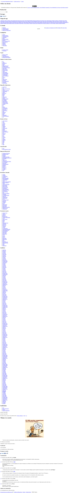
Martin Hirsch (16, 22)
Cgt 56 (3, 218)
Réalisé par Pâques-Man (18, 492)
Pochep (3, 113)
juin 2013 (3, 318)
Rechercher (3, 9)
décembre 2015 (4, 296)
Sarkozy (22, 23)
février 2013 (4, 321)
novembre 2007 (4, 376)
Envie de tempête (5, 191)
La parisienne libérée (5, 195)
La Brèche (4, 177)
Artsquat (3, 213)
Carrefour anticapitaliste (6, 217)
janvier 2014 (4, 313)
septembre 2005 (4, 399)
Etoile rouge (4, 224)
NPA (33, 22)
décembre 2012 (4, 323)
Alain (14, 461)
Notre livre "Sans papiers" (6, 30)
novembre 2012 (4, 324)
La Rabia (3, 202)
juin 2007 (3, 380)
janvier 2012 (4, 333)
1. (0, 457)
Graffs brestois (4, 72)
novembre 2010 (4, 345)
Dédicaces (4, 42)
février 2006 (4, 395)
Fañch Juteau (4, 68)
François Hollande (34, 21)
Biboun (3, 94)
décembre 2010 (4, 344)
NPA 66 (3, 236)
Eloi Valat (4, 133)
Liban (1, 22)
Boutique (3, 40)
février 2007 (4, 384)
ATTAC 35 (4, 214)
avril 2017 (4, 287)
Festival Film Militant (5, 193)
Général (3, 34)
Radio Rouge (4, 206)
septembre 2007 (4, 378)
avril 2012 (4, 330)
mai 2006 (3, 392)
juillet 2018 (4, 275)
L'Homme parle (4, 197)
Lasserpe (3, 139)
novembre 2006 (4, 387)
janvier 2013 (4, 322)
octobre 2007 (4, 377)
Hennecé (3, 104)
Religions (1, 23)
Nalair (3, 141)
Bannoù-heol (4, 63)
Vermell (3, 169)
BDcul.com (4, 93)
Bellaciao (3, 215)
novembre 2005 (4, 398)
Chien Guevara (4, 219)
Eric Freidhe (4, 158)
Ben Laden (24, 20)
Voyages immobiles (5, 116)
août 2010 (4, 348)
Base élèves (4, 55)
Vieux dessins (4, 45)
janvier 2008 (4, 374)
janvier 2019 (4, 272)
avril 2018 (4, 278)
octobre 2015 (4, 298)
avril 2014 (4, 310)
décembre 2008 (4, 364)
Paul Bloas (4, 80)
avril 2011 (4, 340)
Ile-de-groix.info (5, 231)
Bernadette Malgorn (30, 20)
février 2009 (4, 363)
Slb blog (3, 167)
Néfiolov (3, 77)
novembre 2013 (4, 314)
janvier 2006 (4, 396)
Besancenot (35, 20)
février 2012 (4, 332)
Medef (25, 22)
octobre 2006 (4, 388)
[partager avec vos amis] (5, 16)
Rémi (3, 114)
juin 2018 (3, 276)
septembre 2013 (4, 316)
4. (0, 471)
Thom (3, 243)
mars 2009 (4, 362)
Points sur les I (4, 204)
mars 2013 (4, 320)
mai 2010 (3, 350)
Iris (2, 105)
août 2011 (4, 338)
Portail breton (4, 239)
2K (2, 61)
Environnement (19, 21)
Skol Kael (4, 27)
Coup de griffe (4, 128)
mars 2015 (4, 302)
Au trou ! (3, 123)
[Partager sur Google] (4, 16)
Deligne (3, 129)
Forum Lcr (4, 225)
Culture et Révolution (5, 184)
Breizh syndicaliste (5, 178)
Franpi (3, 159)
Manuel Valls (12, 22)
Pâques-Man (4, 238)
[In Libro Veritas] (64, 27)
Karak (3, 136)
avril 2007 (4, 382)
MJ (2, 76)
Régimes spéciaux (12, 23)
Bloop (3, 95)
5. (0, 478)
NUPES (35, 22)
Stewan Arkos (4, 83)
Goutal (3, 71)
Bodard (3, 124)
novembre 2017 (4, 282)
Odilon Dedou (4, 79)
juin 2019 (3, 268)
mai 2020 (3, 264)
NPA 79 (3, 237)
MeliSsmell (4, 201)
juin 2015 (3, 300)
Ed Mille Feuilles (5, 66)
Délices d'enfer (4, 186)
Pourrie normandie (5, 164)
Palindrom (4, 112)
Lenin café (4, 196)
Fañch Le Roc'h (5, 69)
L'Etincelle (4, 223)
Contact (22, 1)
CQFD (3, 183)
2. (0, 461)
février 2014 (4, 312)
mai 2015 (3, 301)
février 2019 (4, 271)
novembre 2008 (4, 365)
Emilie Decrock (4, 101)
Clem (3, 96)
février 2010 (4, 353)
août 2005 (4, 400)
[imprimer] (6, 453)
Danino (3, 220)
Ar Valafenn (4, 168)
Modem (27, 22)
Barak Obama (18, 20)
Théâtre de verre (5, 208)
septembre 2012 (4, 326)
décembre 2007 (4, 375)
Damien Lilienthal (5, 98)
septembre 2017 (4, 284)
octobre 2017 (4, 283)
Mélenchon (30, 22)
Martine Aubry (21, 22)
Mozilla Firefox (28, 492)
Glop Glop (4, 44)
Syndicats (30, 23)
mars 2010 (4, 352)
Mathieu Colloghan (5, 182)
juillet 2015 (4, 299)
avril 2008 (4, 371)
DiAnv (3, 221)
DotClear (24, 492)
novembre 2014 (4, 306)
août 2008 (4, 368)
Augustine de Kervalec (6, 153)
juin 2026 (3, 251)
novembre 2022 (4, 261)
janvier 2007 (4, 385)
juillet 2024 (4, 256)
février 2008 (4, 373)
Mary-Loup (4, 109)
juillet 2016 (4, 292)
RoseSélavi (4, 165)
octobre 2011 (4, 336)
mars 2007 (4, 383)
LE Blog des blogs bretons (6, 161)
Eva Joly (26, 21)
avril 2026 (4, 252)
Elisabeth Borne (14, 21)
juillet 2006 (4, 390)
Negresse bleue (4, 110)
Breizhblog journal (5, 154)
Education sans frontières (6, 57)
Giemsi (3, 134)
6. (0, 483)
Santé (20, 23)
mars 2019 (4, 270)
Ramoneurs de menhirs (6, 207)
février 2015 (4, 303)
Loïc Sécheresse (5, 108)
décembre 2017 (4, 281)
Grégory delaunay (5, 73)
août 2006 (4, 389)
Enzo (3, 132)
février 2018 (4, 279)
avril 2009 (4, 361)
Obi (3, 78)
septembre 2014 (4, 307)
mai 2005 (3, 403)
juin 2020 (3, 263)
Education (6, 21)
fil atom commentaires (5, 410)
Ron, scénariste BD (5, 81)
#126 (24, 415)
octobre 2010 (4, 346)
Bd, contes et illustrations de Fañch (7, 1)
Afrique (5, 20)
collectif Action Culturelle (6, 181)
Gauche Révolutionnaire (6, 229)
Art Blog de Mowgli (5, 90)
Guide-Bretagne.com (5, 230)
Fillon (29, 21)
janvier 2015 (4, 304)
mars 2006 (4, 394)
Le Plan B (4, 200)
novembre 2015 (4, 297)
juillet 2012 (4, 328)
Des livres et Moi (5, 187)
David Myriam (4, 185)
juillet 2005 (4, 401)
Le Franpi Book (5, 228)
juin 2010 (3, 349)
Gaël (14, 471)
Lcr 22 (3, 235)
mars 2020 (4, 266)
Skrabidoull (4, 82)
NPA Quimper (4, 233)
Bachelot (14, 20)
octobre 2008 (4, 366)
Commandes (4, 37)
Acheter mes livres (17, 1)
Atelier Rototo (4, 91)
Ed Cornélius (4, 100)
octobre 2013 (4, 315)
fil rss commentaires (5, 408)
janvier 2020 (4, 267)
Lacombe (3, 137)
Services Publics (26, 23)
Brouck (3, 125)
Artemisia (4, 175)
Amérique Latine (9, 20)
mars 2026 (4, 253)
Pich (3, 143)
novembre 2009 (4, 356)
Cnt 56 (3, 180)
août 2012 (4, 327)
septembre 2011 (4, 337)
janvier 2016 (4, 295)
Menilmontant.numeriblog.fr (6, 157)
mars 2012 (4, 331)
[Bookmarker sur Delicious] (1, 16)
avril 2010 (4, 351)
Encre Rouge (4, 190)
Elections (10, 21)
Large (3, 138)
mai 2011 (3, 339)
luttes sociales (4, 22)
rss (26, 415)
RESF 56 (3, 241)
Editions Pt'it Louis (5, 65)
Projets (3, 38)
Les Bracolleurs (4, 176)
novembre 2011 (4, 335)
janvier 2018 (4, 280)
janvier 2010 (4, 354)
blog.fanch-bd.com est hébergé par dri (6, 492)
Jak (2, 106)
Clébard (3, 127)
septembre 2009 (4, 358)
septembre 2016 (4, 290)
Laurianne (4, 226)
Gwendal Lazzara (5, 103)
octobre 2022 (4, 262)
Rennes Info (4, 163)
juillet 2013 (4, 317)
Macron (8, 22)
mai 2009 (3, 360)
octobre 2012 (4, 325)
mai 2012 (3, 329)
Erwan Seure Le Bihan (6, 67)
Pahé (3, 142)
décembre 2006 (4, 386)
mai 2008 (3, 370)
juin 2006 (4, 391)
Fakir (3, 192)
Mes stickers (4, 50)
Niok (3, 111)
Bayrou (21, 20)
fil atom (3, 409)
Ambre (3, 122)
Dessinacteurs (4, 188)
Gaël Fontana (4, 160)
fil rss (3, 407)
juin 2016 (3, 293)
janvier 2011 (4, 343)
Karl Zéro (4, 155)
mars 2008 (4, 372)
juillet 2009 (4, 359)
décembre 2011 (4, 334)
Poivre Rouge (4, 205)
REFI (3, 240)
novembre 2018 (4, 274)
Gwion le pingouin (5, 29)
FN (30, 21)
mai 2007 (3, 381)
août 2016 (4, 291)
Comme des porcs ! (5, 28)
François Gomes (5, 70)
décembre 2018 (4, 273)
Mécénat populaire (5, 39)
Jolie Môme (4, 194)
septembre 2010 (4, 347)
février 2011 (4, 342)
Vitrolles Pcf (4, 245)
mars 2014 (4, 311)
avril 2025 (4, 255)
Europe (23, 21)
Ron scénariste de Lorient (6, 149)
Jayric (3, 148)
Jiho (3, 135)
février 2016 (4, 294)
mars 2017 (4, 288)
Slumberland (4, 115)
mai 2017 (3, 286)
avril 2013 (4, 319)
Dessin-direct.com (5, 131)
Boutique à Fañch (5, 49)
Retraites (5, 23)
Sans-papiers (17, 23)
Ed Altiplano (4, 99)
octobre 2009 (4, 357)
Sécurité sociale (35, 23)
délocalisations (2, 21)
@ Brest (3, 174)
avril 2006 (4, 393)
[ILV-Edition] (58, 27)
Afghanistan (2, 20)
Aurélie (3, 92)
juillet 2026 (4, 250)
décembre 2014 (4, 305)
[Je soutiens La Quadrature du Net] (50, 27)
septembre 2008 (4, 367)
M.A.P (3, 203)
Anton (3, 62)
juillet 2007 (4, 379)
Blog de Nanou (4, 216)
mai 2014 (3, 309)
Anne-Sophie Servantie (6, 88)
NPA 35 (3, 234)
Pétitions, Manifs (5, 54)
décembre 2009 (4, 355)
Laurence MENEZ (5, 75)
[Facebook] (3, 16)
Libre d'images (4, 198)
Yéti (3, 170)
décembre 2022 (4, 260)
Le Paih (3, 227)
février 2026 (4, 254)
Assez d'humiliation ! (5, 56)
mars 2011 (4, 341)
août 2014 (4, 308)
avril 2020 (4, 265)
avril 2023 (4, 258)
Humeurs (3, 43)
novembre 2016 (4, 289)
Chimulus (4, 126)
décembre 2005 (4, 397)
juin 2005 (3, 402)
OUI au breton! (4, 162)
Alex (3, 121)
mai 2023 (3, 257)
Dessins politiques (5, 35)
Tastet (3, 144)
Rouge (8, 23)
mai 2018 (3, 277)
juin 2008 (3, 369)
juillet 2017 (4, 285)
